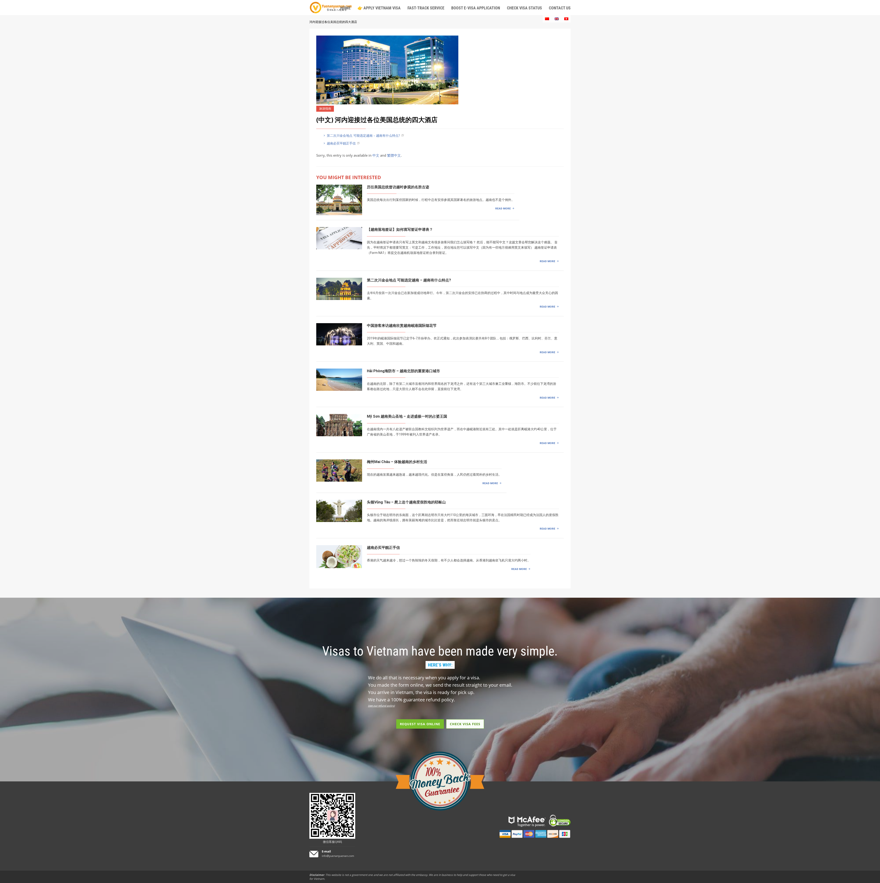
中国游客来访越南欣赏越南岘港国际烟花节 (402, 325)
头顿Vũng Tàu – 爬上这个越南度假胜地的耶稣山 (406, 502)
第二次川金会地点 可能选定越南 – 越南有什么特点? (363, 135)
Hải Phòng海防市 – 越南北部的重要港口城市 (403, 371)
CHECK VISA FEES (465, 724)
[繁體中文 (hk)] (566, 18)
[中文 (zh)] (547, 18)
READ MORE (503, 208)
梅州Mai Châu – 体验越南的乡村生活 (397, 462)
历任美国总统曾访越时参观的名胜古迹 (398, 187)
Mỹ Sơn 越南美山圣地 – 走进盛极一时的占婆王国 (407, 416)
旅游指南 (325, 108)
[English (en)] (556, 18)
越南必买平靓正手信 (341, 143)
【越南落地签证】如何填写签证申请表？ (400, 229)
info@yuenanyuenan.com (338, 856)
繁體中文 (394, 155)
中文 (375, 155)
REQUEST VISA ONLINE (420, 724)
